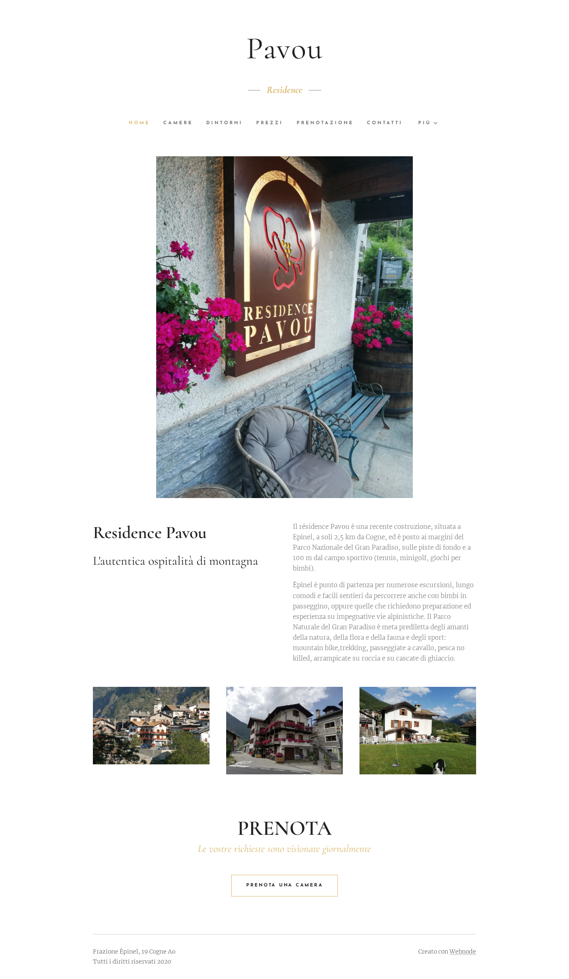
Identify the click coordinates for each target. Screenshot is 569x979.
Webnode (462, 951)
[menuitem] (143, 123)
